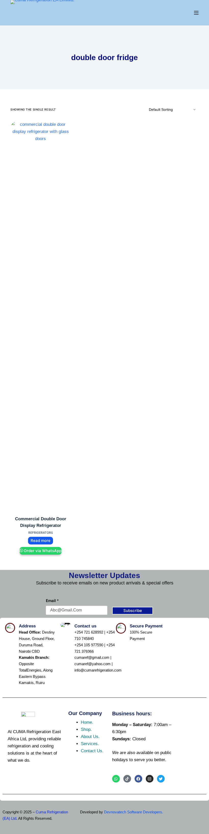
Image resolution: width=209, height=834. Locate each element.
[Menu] (196, 12)
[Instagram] (149, 779)
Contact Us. (92, 750)
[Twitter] (161, 779)
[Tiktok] (127, 779)
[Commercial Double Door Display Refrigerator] (40, 312)
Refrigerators (40, 533)
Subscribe (132, 610)
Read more (40, 540)
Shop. (86, 729)
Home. (87, 722)
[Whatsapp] (116, 779)
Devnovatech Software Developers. (133, 812)
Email (52, 600)
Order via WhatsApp (42, 550)
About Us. (90, 736)
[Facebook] (138, 779)
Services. (90, 743)
